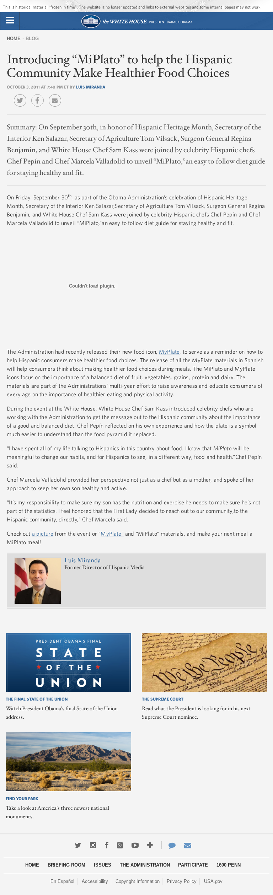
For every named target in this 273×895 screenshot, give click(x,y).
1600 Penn (228, 865)
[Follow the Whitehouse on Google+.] (120, 845)
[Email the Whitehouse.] (187, 845)
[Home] (137, 27)
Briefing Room (66, 865)
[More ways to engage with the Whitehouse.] (150, 845)
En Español (62, 881)
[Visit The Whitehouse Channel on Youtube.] (135, 845)
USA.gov (213, 881)
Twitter (22, 95)
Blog (32, 38)
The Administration (145, 865)
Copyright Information (138, 881)
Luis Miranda (90, 86)
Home (14, 38)
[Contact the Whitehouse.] (168, 845)
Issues (102, 865)
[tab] (10, 20)
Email (57, 95)
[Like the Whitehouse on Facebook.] (106, 845)
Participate (193, 865)
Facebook (39, 95)
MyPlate (169, 351)
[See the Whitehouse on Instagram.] (93, 845)
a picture (42, 533)
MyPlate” (112, 533)
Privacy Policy (182, 881)
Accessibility (95, 881)
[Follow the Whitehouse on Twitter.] (78, 845)
